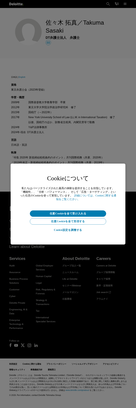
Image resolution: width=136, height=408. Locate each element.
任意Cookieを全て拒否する (68, 221)
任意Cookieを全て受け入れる (68, 213)
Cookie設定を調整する (68, 230)
